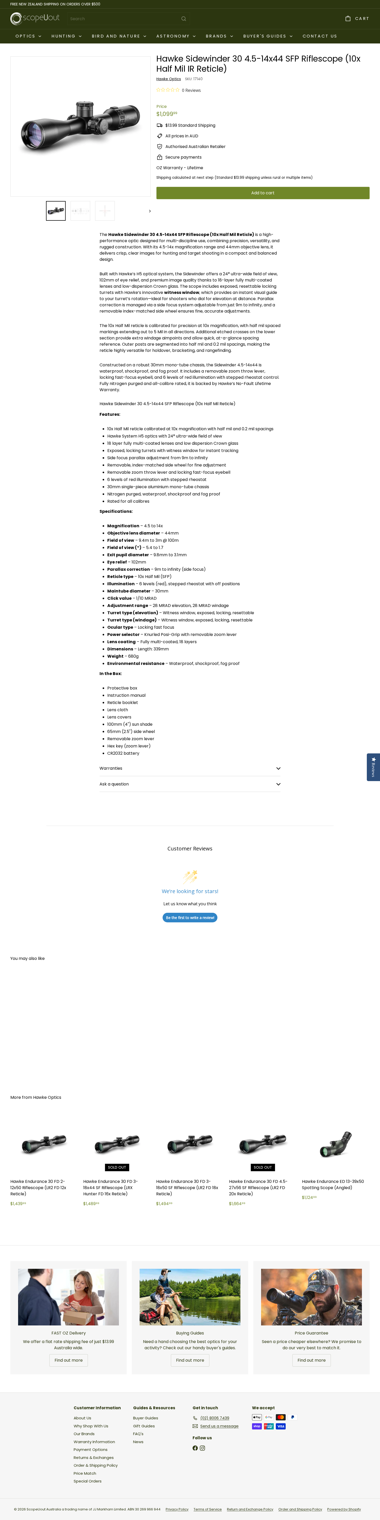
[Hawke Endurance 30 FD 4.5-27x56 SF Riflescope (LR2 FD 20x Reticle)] (263, 1161)
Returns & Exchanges (94, 1457)
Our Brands (84, 1433)
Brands (217, 36)
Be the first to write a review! (190, 917)
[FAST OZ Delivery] (68, 1297)
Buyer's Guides (265, 36)
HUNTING (64, 36)
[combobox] (128, 18)
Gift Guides (144, 1426)
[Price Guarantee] (311, 1297)
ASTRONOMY (174, 36)
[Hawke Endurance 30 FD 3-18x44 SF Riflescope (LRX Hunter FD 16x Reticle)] (117, 1161)
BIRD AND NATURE (117, 36)
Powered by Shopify (344, 1509)
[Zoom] (80, 127)
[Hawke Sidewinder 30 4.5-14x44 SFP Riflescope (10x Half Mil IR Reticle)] (38, 1024)
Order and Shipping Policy (300, 1509)
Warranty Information (94, 1441)
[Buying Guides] (190, 1297)
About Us (82, 1418)
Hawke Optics (47, 1097)
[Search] (184, 18)
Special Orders (88, 1481)
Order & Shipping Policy (96, 1465)
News (138, 1441)
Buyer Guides (145, 1418)
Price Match (85, 1473)
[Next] (147, 211)
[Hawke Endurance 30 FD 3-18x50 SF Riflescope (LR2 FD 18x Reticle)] (190, 1161)
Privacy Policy (177, 1509)
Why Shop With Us (91, 1426)
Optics (26, 36)
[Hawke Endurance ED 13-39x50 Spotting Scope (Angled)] (336, 1157)
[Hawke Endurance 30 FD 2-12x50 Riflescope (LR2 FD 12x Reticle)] (44, 1161)
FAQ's (138, 1433)
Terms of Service (208, 1509)
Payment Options (91, 1449)
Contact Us (320, 36)
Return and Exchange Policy (250, 1509)
